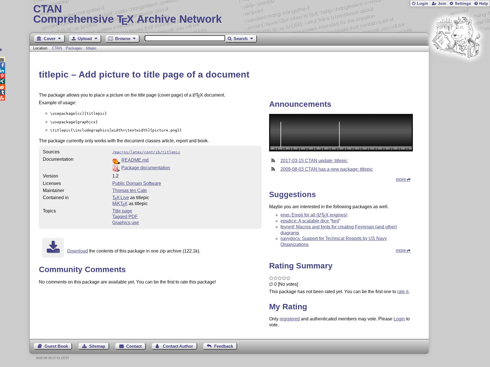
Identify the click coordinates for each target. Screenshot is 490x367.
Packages (74, 48)
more (401, 179)
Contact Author (178, 346)
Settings (463, 3)
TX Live (120, 197)
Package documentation (145, 167)
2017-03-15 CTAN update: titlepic (314, 160)
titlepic (91, 48)
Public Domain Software (136, 183)
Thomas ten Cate (129, 190)
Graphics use (125, 222)
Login (422, 3)
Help (483, 3)
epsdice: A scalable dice (309, 220)
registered (290, 318)
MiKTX (120, 203)
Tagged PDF (125, 216)
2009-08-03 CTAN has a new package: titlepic (326, 169)
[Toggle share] (1, 50)
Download (77, 251)
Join (442, 3)
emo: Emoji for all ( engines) (313, 214)
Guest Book (56, 346)
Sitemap (97, 346)
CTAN (57, 48)
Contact (134, 346)
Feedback (223, 346)
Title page (122, 210)
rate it (402, 291)
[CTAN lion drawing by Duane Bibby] (456, 68)
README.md (135, 160)
